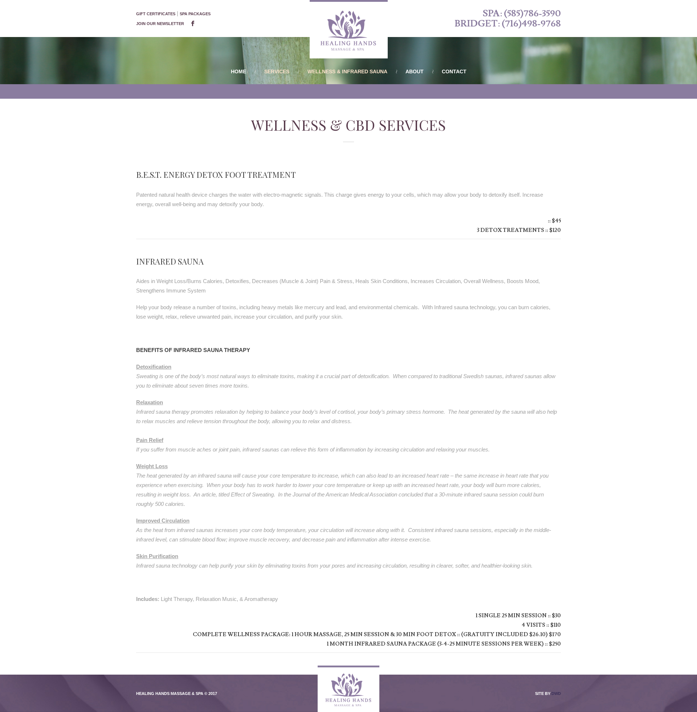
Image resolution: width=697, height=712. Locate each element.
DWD (556, 693)
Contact (454, 71)
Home (238, 71)
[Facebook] (193, 24)
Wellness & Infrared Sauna (347, 71)
